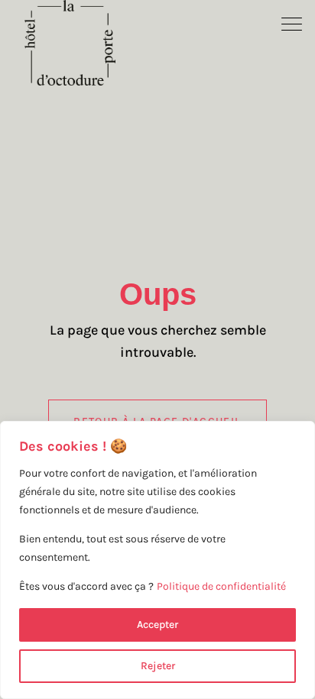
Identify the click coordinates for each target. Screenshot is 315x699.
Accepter (157, 624)
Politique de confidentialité (221, 586)
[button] (292, 23)
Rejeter (158, 665)
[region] (157, 560)
